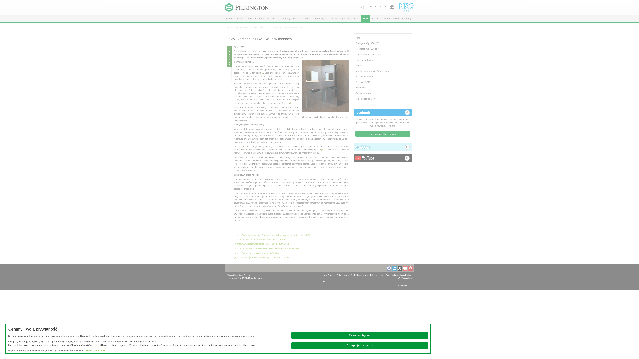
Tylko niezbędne (359, 335)
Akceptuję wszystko (359, 345)
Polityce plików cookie (95, 350)
